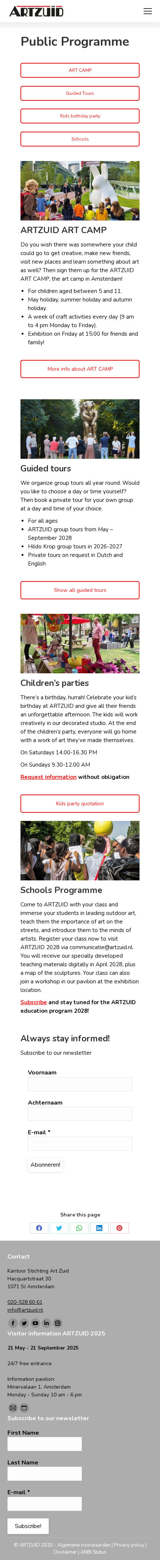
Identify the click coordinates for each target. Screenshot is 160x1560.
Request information (48, 777)
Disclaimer (65, 1552)
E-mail (39, 1132)
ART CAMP (80, 70)
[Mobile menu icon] (148, 11)
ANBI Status (93, 1552)
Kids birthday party (80, 116)
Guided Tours (80, 93)
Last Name (22, 1463)
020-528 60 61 (24, 1302)
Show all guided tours (80, 590)
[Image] (80, 190)
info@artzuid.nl (25, 1310)
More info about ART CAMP (80, 369)
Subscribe (33, 1002)
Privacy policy (129, 1545)
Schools (80, 139)
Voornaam (42, 1073)
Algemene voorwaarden (84, 1545)
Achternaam (45, 1103)
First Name (23, 1433)
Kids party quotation (80, 803)
